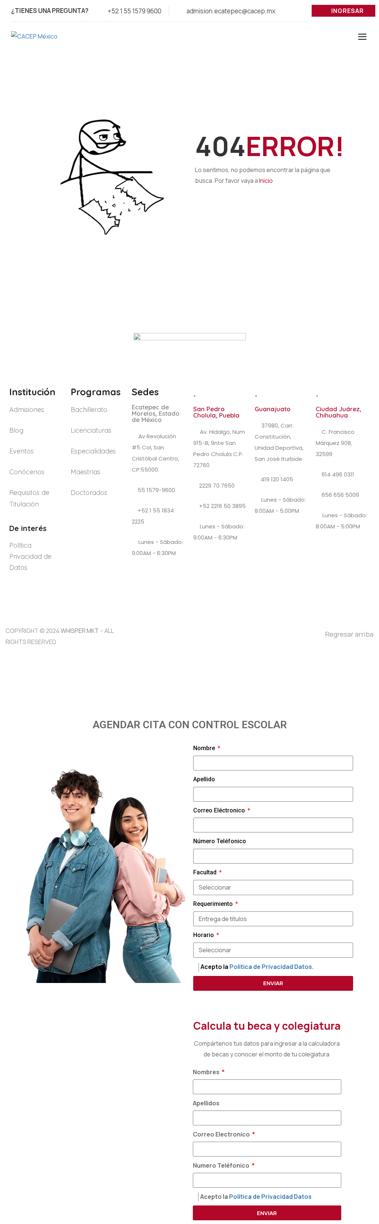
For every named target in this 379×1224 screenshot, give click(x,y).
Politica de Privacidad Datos (270, 1196)
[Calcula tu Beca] (357, 1175)
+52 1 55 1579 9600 (134, 11)
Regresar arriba (349, 634)
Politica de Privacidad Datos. (271, 967)
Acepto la (257, 967)
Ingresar (347, 11)
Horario (204, 934)
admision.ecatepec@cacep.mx (231, 11)
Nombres (207, 1072)
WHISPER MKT (80, 631)
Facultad (205, 872)
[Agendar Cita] (357, 1150)
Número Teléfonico (219, 841)
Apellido (204, 779)
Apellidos (206, 1103)
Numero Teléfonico (222, 1165)
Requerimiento (213, 903)
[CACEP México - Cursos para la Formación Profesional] (48, 40)
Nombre (205, 748)
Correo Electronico (222, 1134)
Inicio (266, 180)
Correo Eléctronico (219, 810)
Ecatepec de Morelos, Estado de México (156, 413)
